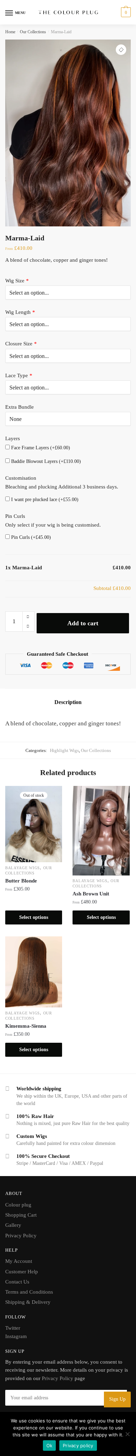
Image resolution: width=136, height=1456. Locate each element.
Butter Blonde (21, 881)
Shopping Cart (21, 1215)
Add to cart (82, 623)
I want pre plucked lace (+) (44, 499)
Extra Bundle (19, 407)
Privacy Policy (21, 1235)
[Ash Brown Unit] (101, 830)
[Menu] (9, 13)
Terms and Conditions (29, 1292)
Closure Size (21, 343)
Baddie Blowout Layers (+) (45, 461)
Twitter (12, 1328)
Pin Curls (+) (30, 537)
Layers (12, 438)
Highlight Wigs (64, 750)
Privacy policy (78, 1445)
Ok (49, 1445)
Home (10, 31)
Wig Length (20, 312)
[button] (121, 49)
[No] (127, 1433)
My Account (18, 1261)
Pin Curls (15, 516)
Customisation (20, 478)
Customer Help (21, 1271)
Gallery (13, 1225)
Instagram (16, 1336)
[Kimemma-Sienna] (33, 971)
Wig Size (17, 280)
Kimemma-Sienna (25, 1026)
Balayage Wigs (22, 868)
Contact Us (17, 1282)
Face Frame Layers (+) (40, 447)
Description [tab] (68, 702)
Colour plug (18, 1205)
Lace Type (18, 375)
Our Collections (33, 31)
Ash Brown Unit (91, 893)
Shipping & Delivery (28, 1302)
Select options (33, 917)
